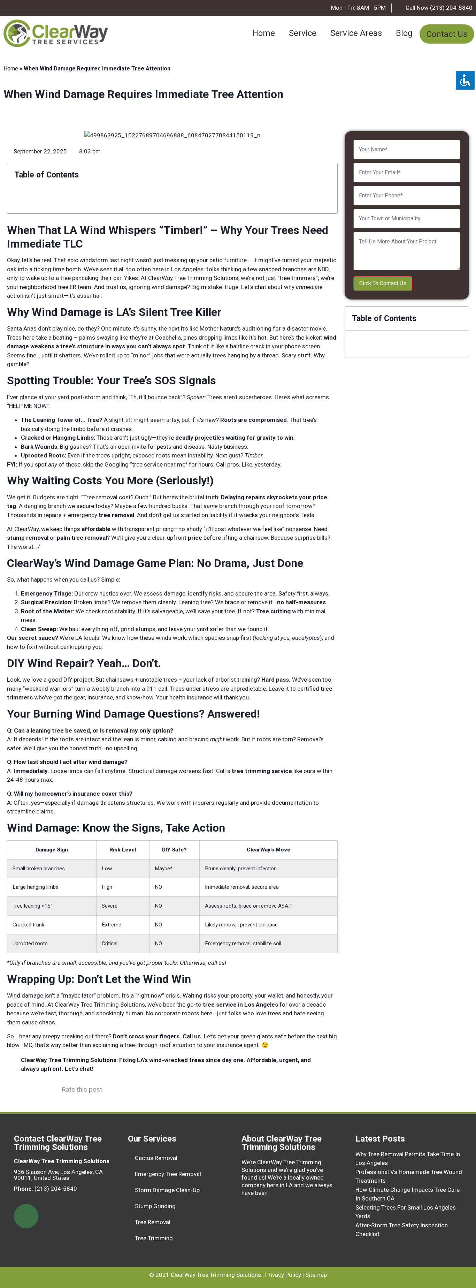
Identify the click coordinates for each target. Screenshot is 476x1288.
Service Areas (356, 33)
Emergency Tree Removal (168, 1173)
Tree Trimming (154, 1238)
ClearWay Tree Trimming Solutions (216, 1274)
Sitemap (316, 1274)
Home (263, 33)
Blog (404, 33)
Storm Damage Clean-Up (167, 1190)
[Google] (26, 1216)
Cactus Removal (156, 1157)
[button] (328, 175)
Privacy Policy (283, 1274)
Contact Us (447, 34)
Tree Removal (152, 1222)
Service (302, 33)
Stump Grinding (155, 1206)
